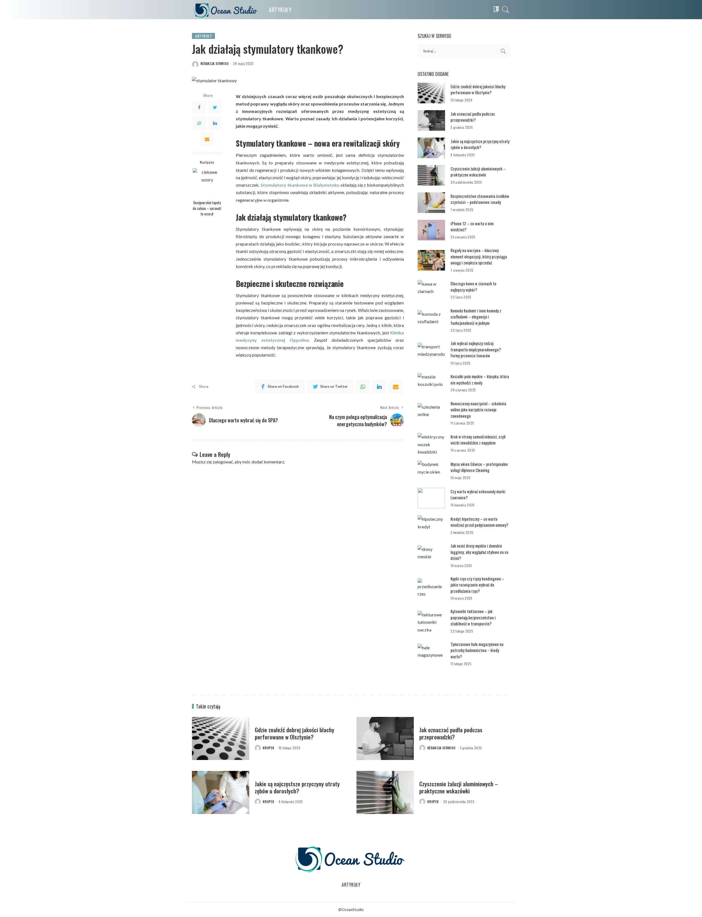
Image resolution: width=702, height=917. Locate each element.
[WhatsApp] (199, 123)
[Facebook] (199, 107)
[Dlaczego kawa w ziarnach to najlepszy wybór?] (431, 290)
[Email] (207, 139)
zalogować (223, 461)
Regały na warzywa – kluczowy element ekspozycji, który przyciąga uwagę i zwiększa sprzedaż (479, 256)
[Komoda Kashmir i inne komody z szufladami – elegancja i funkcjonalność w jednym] (431, 320)
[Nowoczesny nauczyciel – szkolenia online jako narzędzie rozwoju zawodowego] (431, 413)
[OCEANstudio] (226, 9)
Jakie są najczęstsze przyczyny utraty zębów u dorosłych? (480, 144)
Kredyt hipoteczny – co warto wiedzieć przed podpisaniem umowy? (479, 522)
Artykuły (203, 36)
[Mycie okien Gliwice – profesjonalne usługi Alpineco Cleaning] (431, 470)
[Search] (505, 9)
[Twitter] (215, 107)
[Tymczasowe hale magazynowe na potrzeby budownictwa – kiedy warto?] (431, 654)
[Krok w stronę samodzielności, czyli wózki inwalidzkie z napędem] (431, 443)
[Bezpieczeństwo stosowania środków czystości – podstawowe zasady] (431, 202)
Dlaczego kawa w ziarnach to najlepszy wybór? (473, 286)
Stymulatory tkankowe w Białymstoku (300, 184)
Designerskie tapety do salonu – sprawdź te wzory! (207, 208)
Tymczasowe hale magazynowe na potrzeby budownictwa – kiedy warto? (477, 650)
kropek (268, 748)
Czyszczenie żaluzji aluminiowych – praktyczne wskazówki (478, 172)
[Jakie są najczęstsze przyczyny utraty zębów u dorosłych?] (431, 148)
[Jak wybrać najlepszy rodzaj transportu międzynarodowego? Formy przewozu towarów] (431, 353)
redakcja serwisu (214, 63)
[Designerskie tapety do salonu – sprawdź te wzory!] (207, 182)
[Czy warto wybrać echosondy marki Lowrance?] (431, 498)
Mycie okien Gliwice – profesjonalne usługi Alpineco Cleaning (479, 467)
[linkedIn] (379, 387)
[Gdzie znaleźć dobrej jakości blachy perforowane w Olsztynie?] (431, 93)
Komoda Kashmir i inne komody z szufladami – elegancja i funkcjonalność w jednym (476, 316)
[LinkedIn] (215, 123)
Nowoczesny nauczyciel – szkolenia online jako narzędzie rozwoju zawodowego (478, 409)
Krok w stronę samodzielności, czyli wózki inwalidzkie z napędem (478, 440)
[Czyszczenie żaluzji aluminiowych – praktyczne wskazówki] (431, 175)
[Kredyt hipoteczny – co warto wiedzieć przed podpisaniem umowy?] (431, 525)
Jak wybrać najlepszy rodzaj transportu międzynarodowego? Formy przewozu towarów (476, 349)
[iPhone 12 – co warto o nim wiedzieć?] (431, 230)
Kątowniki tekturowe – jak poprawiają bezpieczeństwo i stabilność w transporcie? (473, 617)
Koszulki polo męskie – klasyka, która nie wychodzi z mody (480, 379)
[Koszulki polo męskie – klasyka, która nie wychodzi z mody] (431, 383)
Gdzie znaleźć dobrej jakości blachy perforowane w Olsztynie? (478, 89)
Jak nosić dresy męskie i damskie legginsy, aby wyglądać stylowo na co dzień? (479, 552)
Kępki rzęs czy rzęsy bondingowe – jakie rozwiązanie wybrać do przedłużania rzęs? (477, 585)
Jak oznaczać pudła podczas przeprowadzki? (473, 117)
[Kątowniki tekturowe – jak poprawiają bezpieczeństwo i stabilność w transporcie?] (431, 621)
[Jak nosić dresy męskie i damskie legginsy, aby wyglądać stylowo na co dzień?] (431, 555)
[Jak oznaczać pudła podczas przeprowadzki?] (431, 120)
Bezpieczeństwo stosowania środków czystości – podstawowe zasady (480, 199)
